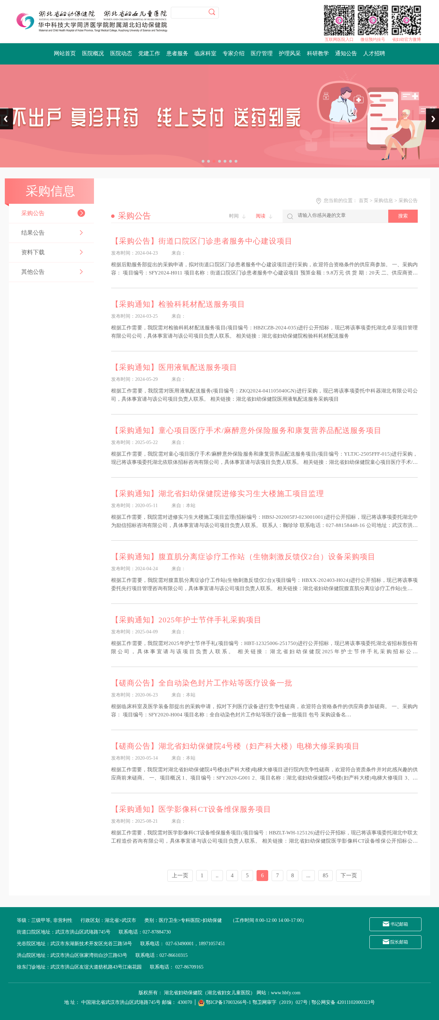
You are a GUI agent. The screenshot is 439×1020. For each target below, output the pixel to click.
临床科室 (205, 53)
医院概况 (93, 53)
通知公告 (346, 53)
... (308, 875)
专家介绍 (234, 53)
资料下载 (33, 252)
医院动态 (121, 53)
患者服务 (177, 53)
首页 (363, 200)
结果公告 (33, 233)
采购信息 (383, 200)
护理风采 (290, 53)
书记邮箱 (398, 924)
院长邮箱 (398, 942)
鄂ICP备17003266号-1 (228, 1002)
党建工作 (149, 53)
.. (217, 875)
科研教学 (318, 53)
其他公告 (33, 272)
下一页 (349, 875)
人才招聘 (374, 53)
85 (325, 875)
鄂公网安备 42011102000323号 (343, 1002)
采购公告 (33, 213)
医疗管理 (262, 53)
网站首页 (65, 53)
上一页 (180, 875)
